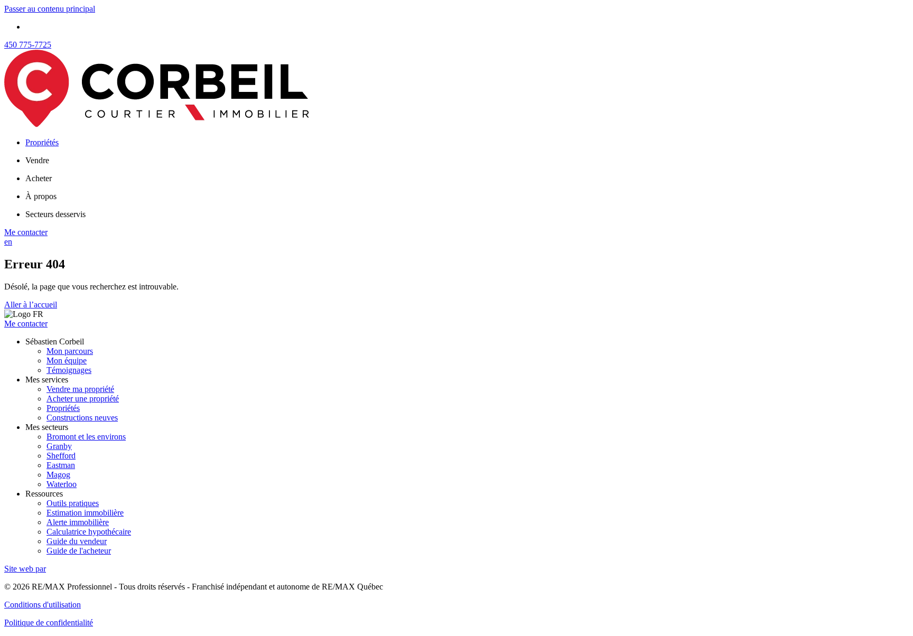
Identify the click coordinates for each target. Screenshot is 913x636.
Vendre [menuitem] (37, 160)
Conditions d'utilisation (42, 604)
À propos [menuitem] (41, 196)
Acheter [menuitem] (38, 178)
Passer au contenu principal (49, 8)
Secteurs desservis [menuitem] (55, 214)
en (8, 241)
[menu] (467, 160)
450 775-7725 (27, 44)
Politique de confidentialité (48, 622)
